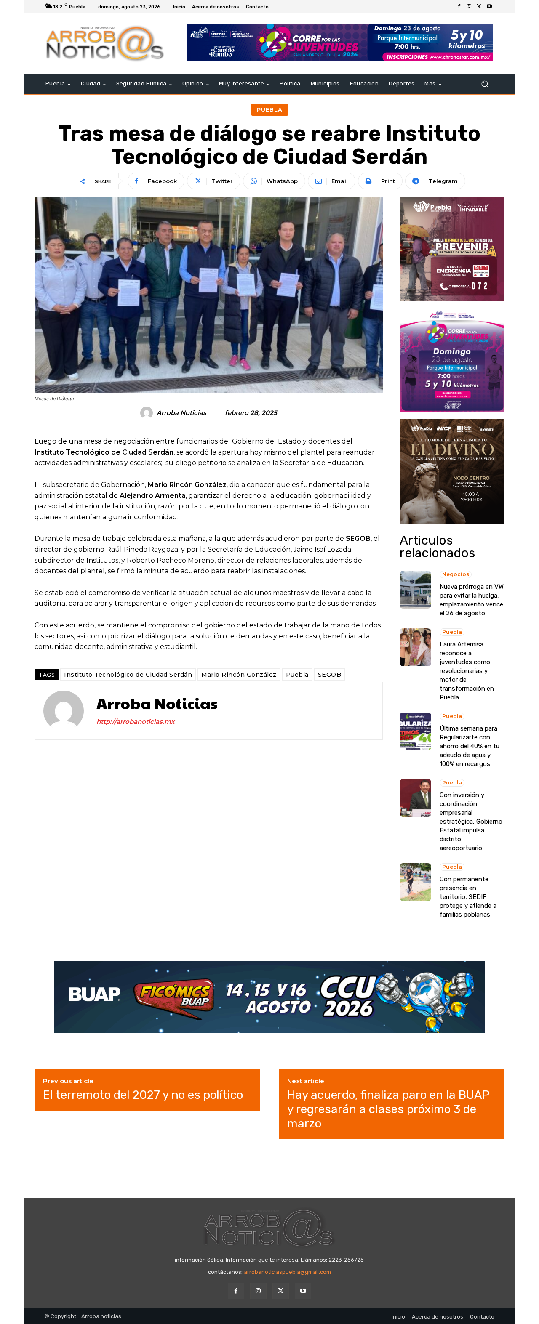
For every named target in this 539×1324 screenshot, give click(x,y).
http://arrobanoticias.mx (135, 722)
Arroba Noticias (181, 413)
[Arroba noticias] (105, 43)
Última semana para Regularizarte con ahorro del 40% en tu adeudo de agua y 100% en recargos (469, 746)
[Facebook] (459, 7)
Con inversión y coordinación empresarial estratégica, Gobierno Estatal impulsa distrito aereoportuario (471, 821)
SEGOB (330, 674)
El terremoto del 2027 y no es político (143, 1095)
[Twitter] (479, 7)
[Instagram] (469, 7)
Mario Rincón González (239, 674)
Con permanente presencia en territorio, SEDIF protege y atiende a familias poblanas (468, 896)
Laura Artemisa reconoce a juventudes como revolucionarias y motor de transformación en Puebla (467, 671)
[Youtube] (489, 7)
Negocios (455, 574)
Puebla (270, 109)
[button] (484, 84)
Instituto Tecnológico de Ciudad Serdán (128, 674)
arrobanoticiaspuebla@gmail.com (287, 1272)
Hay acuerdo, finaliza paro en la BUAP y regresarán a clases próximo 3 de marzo (388, 1109)
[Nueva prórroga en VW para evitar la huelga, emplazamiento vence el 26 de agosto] (415, 590)
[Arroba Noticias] (147, 413)
